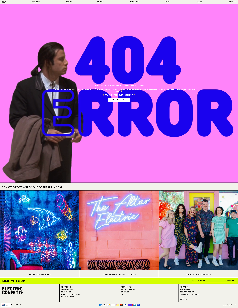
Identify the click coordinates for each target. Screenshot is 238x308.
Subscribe (229, 281)
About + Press (127, 287)
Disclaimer (185, 289)
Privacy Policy (187, 292)
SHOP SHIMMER (67, 289)
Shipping (184, 287)
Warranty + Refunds (189, 294)
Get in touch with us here (197, 274)
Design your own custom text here (118, 274)
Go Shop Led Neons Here (38, 274)
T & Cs (183, 297)
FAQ (122, 294)
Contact (125, 292)
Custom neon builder (70, 294)
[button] (200, 2)
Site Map (184, 299)
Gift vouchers (67, 297)
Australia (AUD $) (228, 305)
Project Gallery (128, 289)
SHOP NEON (66, 287)
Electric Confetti (14, 304)
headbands (66, 292)
